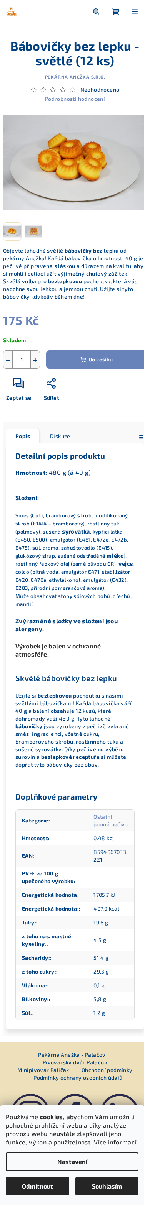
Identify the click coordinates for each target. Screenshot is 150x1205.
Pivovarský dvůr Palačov (75, 1062)
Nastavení (72, 1161)
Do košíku (100, 359)
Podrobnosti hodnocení (75, 98)
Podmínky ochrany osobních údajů (77, 1077)
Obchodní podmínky (107, 1070)
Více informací (115, 1142)
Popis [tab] (22, 436)
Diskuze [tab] (60, 436)
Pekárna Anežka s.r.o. (75, 76)
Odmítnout (37, 1186)
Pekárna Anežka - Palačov (72, 1054)
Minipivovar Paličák (43, 1070)
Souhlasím (107, 1186)
